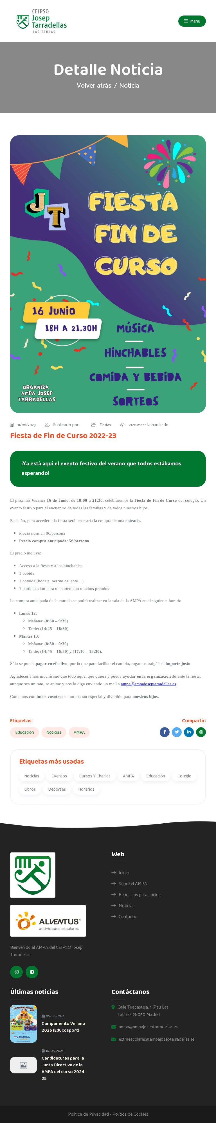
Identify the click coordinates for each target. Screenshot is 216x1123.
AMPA (79, 732)
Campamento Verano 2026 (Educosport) (63, 1027)
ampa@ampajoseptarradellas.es (148, 684)
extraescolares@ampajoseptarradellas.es (157, 1039)
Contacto (127, 916)
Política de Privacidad (88, 1114)
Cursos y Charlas (95, 776)
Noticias (53, 732)
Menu (194, 21)
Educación (24, 732)
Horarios (86, 789)
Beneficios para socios (140, 894)
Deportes (57, 789)
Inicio (124, 872)
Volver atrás (94, 85)
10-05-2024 (54, 1051)
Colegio (184, 776)
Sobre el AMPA (133, 883)
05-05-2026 (55, 1016)
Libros (30, 789)
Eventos (59, 776)
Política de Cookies (130, 1114)
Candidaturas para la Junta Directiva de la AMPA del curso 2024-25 (64, 1068)
